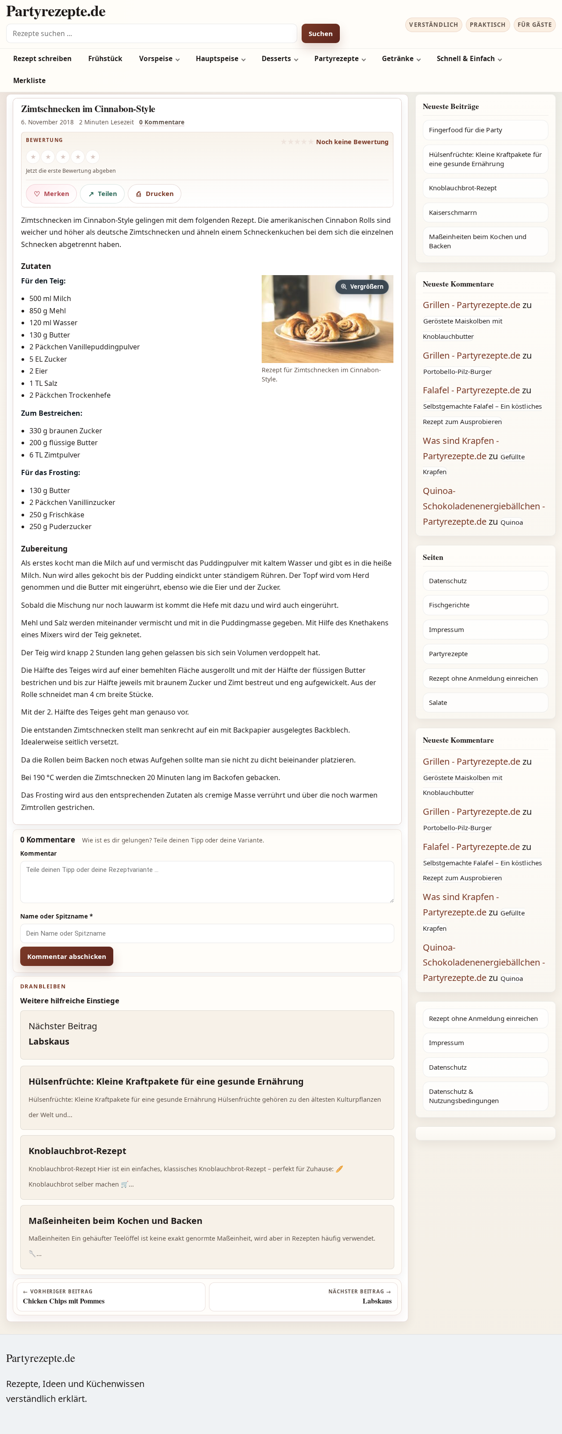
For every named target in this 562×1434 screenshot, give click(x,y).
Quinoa (512, 522)
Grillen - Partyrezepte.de (471, 305)
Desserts (276, 58)
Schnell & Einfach (466, 58)
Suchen (321, 33)
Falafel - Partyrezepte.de (471, 390)
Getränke (398, 58)
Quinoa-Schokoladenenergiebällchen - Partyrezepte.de (484, 506)
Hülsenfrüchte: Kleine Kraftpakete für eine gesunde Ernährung (485, 159)
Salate (438, 702)
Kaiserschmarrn (453, 212)
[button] (327, 319)
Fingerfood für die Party (465, 129)
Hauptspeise (217, 58)
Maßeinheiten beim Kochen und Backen (477, 241)
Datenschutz (448, 580)
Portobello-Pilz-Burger (457, 371)
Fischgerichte (449, 604)
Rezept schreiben (42, 58)
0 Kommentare (161, 122)
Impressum (446, 629)
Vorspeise (156, 58)
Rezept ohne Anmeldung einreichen (483, 678)
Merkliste (29, 80)
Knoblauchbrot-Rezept (463, 187)
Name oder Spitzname (56, 916)
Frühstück (105, 58)
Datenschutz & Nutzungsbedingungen (464, 1096)
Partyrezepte (336, 58)
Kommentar (38, 853)
